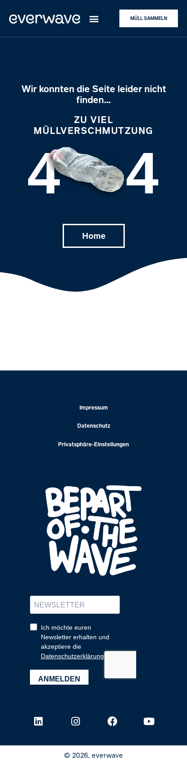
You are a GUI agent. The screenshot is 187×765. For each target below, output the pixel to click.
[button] (94, 18)
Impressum (93, 407)
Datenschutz (93, 425)
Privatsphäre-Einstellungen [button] (93, 444)
